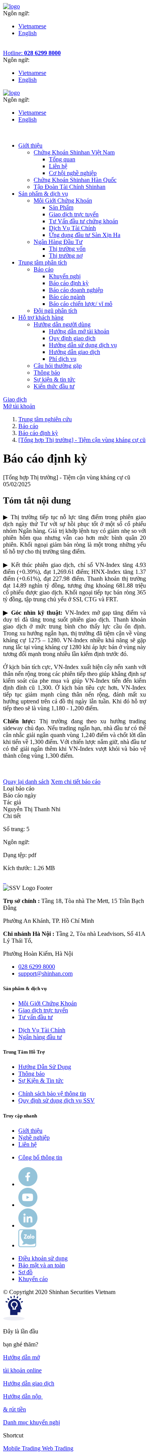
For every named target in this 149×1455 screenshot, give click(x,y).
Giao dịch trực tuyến (74, 214)
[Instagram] (27, 1225)
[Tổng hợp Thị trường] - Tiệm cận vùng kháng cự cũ (82, 440)
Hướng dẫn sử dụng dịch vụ (83, 345)
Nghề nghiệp (34, 1137)
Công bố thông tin (40, 1157)
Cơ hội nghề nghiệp (73, 173)
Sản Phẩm (61, 207)
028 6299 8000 (36, 966)
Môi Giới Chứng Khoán (47, 1003)
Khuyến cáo (33, 1279)
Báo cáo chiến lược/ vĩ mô (80, 303)
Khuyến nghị (65, 276)
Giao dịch (15, 399)
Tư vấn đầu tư (35, 1017)
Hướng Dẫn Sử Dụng (44, 1067)
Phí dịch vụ (62, 359)
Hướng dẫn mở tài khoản (79, 331)
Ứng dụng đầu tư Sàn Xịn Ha (84, 235)
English (27, 33)
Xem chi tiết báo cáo (75, 781)
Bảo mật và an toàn (41, 1265)
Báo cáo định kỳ (69, 283)
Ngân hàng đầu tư (40, 1037)
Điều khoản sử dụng (43, 1258)
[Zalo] (27, 1245)
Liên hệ (58, 166)
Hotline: (32, 53)
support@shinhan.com (45, 973)
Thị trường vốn (67, 248)
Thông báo (31, 1073)
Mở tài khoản (19, 406)
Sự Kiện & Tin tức (40, 1080)
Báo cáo (28, 426)
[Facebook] (27, 1184)
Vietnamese (32, 26)
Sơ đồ (25, 1272)
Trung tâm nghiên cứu (45, 419)
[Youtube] (27, 1205)
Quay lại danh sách (26, 781)
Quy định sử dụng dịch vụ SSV (56, 1100)
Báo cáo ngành (67, 297)
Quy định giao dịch (72, 338)
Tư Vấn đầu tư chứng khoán (83, 221)
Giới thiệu (30, 1130)
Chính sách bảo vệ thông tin (52, 1093)
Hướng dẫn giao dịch (74, 352)
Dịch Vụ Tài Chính (72, 228)
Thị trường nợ (66, 255)
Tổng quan (62, 159)
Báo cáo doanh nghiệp (76, 290)
